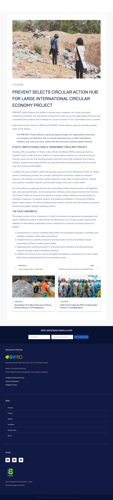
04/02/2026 (19, 302)
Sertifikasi (11, 425)
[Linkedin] (21, 460)
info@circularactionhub (14, 378)
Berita (10, 436)
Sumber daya (12, 430)
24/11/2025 (64, 302)
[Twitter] (14, 460)
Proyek (10, 413)
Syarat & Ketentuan (12, 381)
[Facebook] (8, 460)
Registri (10, 419)
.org (23, 378)
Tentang (10, 408)
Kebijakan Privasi (11, 385)
